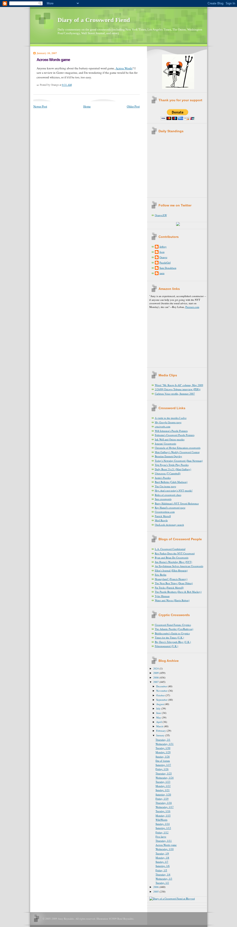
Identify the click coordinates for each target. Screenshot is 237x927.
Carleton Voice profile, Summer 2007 (175, 393)
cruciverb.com (162, 426)
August (160, 704)
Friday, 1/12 (162, 832)
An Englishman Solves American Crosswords (179, 566)
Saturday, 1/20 (163, 794)
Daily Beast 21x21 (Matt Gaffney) (173, 469)
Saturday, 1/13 (163, 828)
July (158, 708)
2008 (156, 677)
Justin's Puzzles (163, 477)
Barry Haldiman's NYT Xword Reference (177, 503)
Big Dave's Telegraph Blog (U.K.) (173, 642)
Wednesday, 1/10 (165, 849)
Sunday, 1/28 (163, 756)
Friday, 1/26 (162, 769)
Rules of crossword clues (168, 495)
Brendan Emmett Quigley (168, 456)
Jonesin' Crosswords (165, 443)
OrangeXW (161, 215)
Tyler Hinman (162, 596)
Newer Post (40, 106)
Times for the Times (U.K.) (169, 637)
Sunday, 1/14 (163, 824)
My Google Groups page (168, 422)
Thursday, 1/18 (164, 802)
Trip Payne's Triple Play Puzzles (172, 465)
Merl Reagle (161, 520)
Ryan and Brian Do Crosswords (171, 557)
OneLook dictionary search (169, 524)
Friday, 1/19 (162, 798)
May (159, 717)
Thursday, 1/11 (164, 840)
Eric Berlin (160, 574)
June (159, 713)
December (162, 686)
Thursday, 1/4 (163, 874)
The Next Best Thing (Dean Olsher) (174, 583)
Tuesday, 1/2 (162, 882)
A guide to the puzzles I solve (171, 418)
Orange (163, 257)
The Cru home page (165, 486)
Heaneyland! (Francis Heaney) (171, 579)
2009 (156, 673)
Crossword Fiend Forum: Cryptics (173, 624)
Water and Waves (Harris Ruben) (172, 600)
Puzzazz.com (192, 307)
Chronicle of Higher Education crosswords (177, 447)
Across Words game (53, 60)
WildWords (161, 819)
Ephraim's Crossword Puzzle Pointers (174, 435)
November (162, 690)
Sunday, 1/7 (162, 861)
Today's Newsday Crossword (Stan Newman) (179, 460)
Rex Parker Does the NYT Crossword (175, 553)
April (159, 722)
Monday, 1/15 (163, 815)
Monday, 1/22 (163, 786)
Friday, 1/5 (161, 870)
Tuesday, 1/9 (162, 853)
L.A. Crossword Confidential (170, 549)
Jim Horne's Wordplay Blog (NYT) (173, 562)
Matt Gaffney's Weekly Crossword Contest (177, 452)
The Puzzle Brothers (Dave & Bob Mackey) (178, 591)
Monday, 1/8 (162, 857)
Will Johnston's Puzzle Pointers (171, 431)
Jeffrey (163, 246)
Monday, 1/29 (163, 752)
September (162, 699)
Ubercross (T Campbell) (168, 473)
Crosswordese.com (165, 511)
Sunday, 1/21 (163, 790)
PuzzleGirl (165, 262)
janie (162, 273)
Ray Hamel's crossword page (170, 507)
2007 (156, 682)
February (161, 730)
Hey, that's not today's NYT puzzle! (174, 490)
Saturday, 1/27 (163, 765)
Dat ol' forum (163, 760)
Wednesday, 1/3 (164, 878)
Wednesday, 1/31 (165, 744)
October (160, 695)
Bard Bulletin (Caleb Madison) (171, 482)
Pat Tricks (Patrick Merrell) (169, 587)
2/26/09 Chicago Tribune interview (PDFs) (177, 389)
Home (87, 106)
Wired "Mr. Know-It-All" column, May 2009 (179, 385)
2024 (156, 668)
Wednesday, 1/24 (165, 777)
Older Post (133, 106)
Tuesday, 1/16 (163, 811)
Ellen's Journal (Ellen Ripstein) (171, 570)
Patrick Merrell (163, 516)
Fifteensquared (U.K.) (166, 646)
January (160, 735)
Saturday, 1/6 (163, 866)
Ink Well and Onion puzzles (169, 439)
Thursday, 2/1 (163, 739)
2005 (156, 891)
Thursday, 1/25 (164, 773)
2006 (156, 887)
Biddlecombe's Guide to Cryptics (172, 633)
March (160, 726)
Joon (162, 252)
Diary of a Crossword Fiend (94, 20)
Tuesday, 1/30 (163, 748)
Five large (161, 836)
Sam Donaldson (167, 268)
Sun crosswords (163, 499)
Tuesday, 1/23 (163, 781)
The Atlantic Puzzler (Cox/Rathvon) (174, 629)
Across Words (123, 68)
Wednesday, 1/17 (165, 807)
